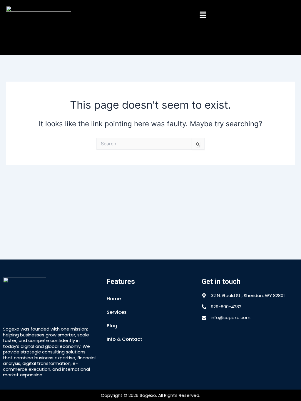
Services (117, 312)
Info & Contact (124, 339)
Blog (112, 325)
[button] (203, 15)
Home (114, 298)
